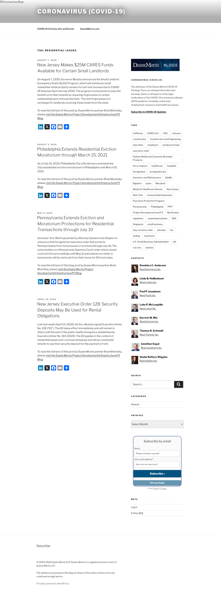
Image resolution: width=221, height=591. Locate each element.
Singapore (138, 224)
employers (152, 144)
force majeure (140, 165)
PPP (170, 206)
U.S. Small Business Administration (151, 241)
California (138, 133)
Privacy (163, 488)
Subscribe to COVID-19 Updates (148, 111)
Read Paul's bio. (148, 295)
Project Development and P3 (148, 212)
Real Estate (173, 212)
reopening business (157, 218)
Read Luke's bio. (148, 308)
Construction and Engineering (165, 139)
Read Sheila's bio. (148, 360)
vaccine (137, 247)
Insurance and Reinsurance (147, 177)
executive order (141, 150)
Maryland (160, 183)
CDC (165, 133)
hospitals (171, 165)
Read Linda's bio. (148, 282)
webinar (149, 247)
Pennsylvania (140, 206)
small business (155, 224)
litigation (137, 183)
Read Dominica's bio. (150, 269)
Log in (134, 507)
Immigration (139, 171)
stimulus (161, 230)
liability (168, 177)
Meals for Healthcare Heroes (147, 189)
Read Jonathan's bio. (151, 347)
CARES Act (153, 133)
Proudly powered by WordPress (52, 583)
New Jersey (173, 189)
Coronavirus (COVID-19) (81, 11)
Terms (155, 488)
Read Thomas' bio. (149, 334)
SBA (174, 218)
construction (139, 139)
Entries (137, 513)
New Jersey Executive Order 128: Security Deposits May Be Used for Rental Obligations (77, 309)
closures (176, 133)
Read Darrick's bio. (149, 321)
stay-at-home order (143, 230)
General (135, 404)
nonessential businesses (159, 195)
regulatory (138, 218)
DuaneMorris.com (89, 28)
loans (148, 183)
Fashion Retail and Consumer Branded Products (152, 158)
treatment (149, 235)
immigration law (158, 171)
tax (171, 230)
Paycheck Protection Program (149, 200)
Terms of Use (43, 545)
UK (174, 241)
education (138, 144)
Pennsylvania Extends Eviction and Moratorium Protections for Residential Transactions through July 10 (75, 223)
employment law (171, 144)
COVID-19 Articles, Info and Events (55, 28)
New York (138, 195)
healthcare (157, 165)
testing (136, 235)
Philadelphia (157, 206)
